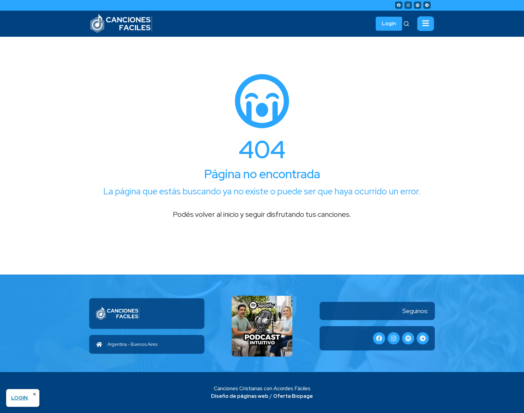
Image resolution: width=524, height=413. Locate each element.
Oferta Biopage (293, 396)
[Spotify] (417, 5)
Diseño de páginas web (239, 396)
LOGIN (19, 397)
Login (389, 23)
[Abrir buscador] (406, 23)
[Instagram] (408, 5)
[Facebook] (398, 5)
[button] (425, 23)
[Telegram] (427, 5)
